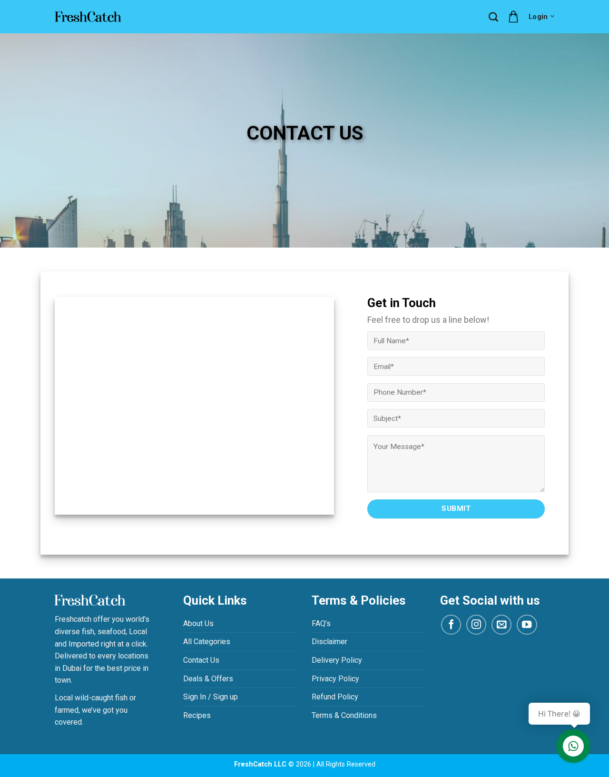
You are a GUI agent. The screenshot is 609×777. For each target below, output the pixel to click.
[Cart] (513, 16)
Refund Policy (335, 696)
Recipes (197, 715)
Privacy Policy (335, 678)
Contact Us (201, 660)
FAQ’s (321, 623)
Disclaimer (329, 641)
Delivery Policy (337, 660)
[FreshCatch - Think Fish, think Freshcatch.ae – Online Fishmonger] (88, 16)
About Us (198, 623)
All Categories (206, 641)
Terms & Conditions (344, 715)
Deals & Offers (208, 678)
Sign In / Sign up (210, 696)
